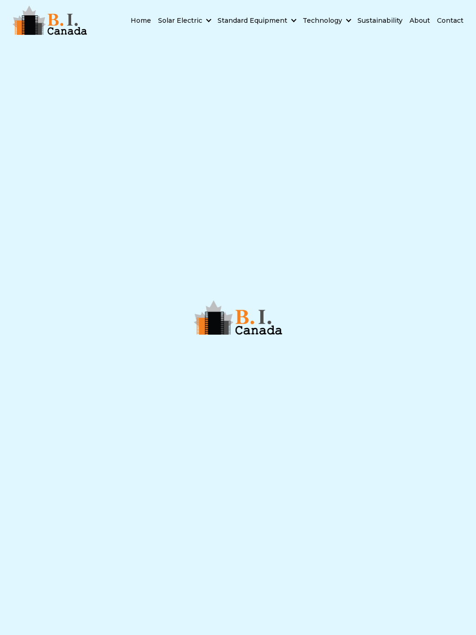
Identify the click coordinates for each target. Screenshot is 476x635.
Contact (450, 20)
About (420, 20)
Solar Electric (180, 20)
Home (141, 20)
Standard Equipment (252, 20)
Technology (322, 20)
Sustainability (380, 20)
